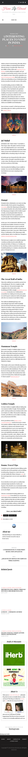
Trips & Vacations (16, 587)
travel (6, 515)
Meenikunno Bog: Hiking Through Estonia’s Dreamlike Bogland (13, 590)
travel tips (13, 515)
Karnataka (4, 207)
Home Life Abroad (14, 695)
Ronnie (22, 699)
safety (22, 474)
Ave (7, 45)
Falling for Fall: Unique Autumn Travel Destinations (12, 633)
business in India (5, 495)
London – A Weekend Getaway (11, 612)
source (14, 135)
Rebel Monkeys (15, 376)
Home (3, 739)
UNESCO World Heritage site (8, 236)
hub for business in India (8, 77)
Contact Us (16, 739)
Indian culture (7, 110)
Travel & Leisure (18, 45)
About (9, 739)
